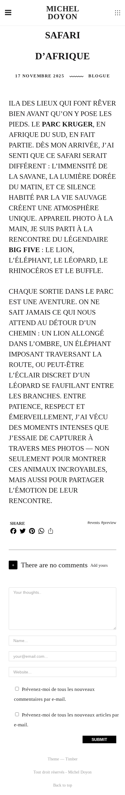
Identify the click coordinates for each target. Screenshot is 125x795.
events (95, 523)
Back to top (62, 785)
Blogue (99, 76)
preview (109, 523)
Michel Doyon (62, 12)
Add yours (99, 565)
